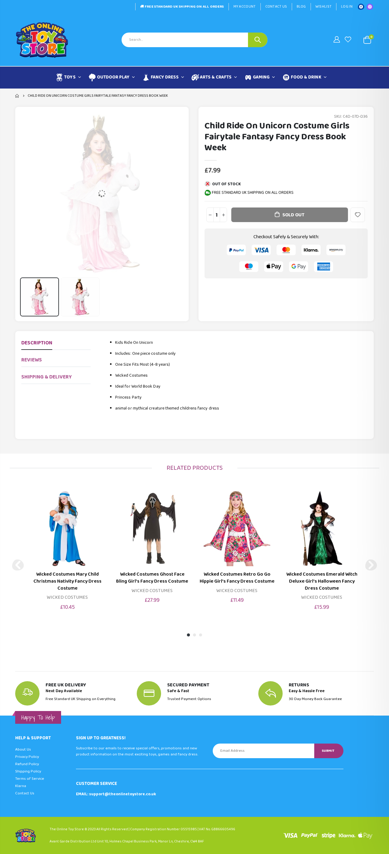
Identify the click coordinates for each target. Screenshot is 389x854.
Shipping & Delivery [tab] (46, 377)
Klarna (20, 786)
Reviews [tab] (31, 360)
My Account (244, 6)
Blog (301, 6)
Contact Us (276, 6)
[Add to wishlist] (357, 214)
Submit (328, 751)
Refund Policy (27, 764)
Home (17, 95)
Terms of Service (29, 779)
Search (257, 40)
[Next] (371, 565)
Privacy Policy (27, 757)
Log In (347, 6)
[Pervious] (18, 565)
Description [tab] (36, 343)
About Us (23, 749)
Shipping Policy (28, 771)
